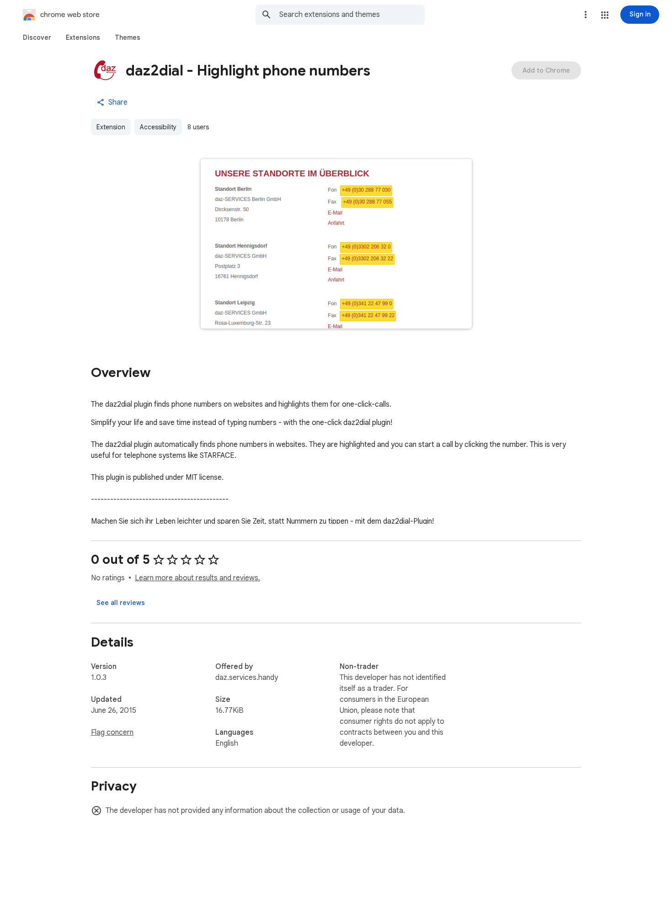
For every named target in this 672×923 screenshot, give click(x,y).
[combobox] (352, 14)
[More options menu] (585, 14)
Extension (110, 127)
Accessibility (158, 127)
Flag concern (112, 732)
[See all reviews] (120, 603)
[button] (605, 15)
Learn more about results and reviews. (197, 578)
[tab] (37, 37)
